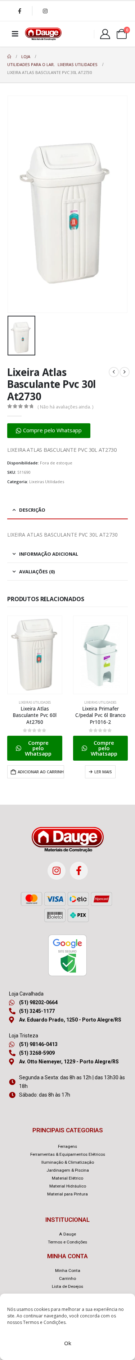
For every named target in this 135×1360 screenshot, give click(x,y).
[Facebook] (19, 11)
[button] (48, 430)
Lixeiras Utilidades (46, 481)
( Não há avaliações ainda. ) (65, 407)
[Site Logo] (43, 33)
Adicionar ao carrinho (41, 771)
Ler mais (103, 771)
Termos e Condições (44, 1322)
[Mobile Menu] (15, 34)
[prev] (114, 372)
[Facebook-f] (79, 871)
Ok (67, 1343)
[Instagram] (45, 11)
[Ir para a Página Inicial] (9, 57)
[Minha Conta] (105, 34)
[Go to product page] (35, 655)
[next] (125, 372)
